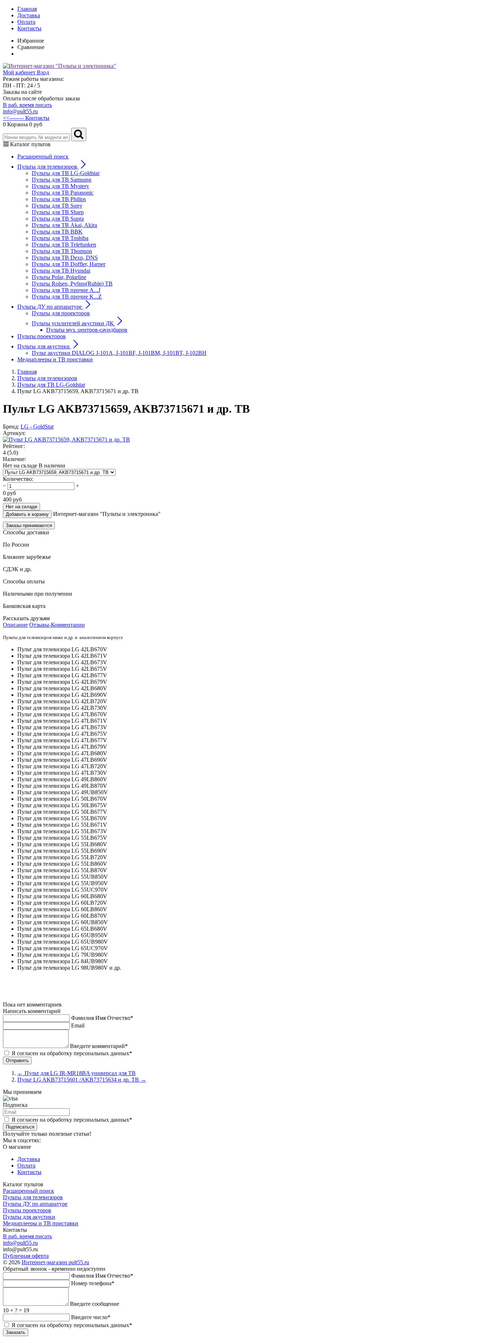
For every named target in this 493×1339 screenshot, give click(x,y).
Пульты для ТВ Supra (58, 219)
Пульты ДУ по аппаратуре (35, 1204)
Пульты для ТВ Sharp (58, 212)
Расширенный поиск (43, 156)
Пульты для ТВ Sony (57, 206)
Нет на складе (21, 506)
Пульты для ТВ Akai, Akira (64, 225)
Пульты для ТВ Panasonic (62, 193)
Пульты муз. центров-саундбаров (86, 330)
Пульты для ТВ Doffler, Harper (68, 264)
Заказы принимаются (29, 525)
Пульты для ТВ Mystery (60, 186)
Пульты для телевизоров (33, 1197)
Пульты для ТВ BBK (57, 232)
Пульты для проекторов (61, 313)
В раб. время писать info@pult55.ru (27, 108)
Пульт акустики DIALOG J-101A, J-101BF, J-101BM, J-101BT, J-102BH (119, 353)
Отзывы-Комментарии (57, 625)
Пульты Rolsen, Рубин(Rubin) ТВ (72, 284)
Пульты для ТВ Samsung (61, 180)
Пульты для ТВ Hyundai (61, 271)
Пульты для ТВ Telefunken (64, 245)
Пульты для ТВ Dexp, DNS (65, 258)
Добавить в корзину (27, 514)
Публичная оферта (26, 1256)
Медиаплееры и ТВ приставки (55, 359)
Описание (15, 625)
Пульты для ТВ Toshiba (60, 238)
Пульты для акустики (29, 1217)
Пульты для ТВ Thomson (62, 251)
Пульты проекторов (41, 336)
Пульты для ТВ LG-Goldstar (66, 173)
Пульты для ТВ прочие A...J (66, 290)
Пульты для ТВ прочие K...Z (67, 297)
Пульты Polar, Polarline (59, 277)
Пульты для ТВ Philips (59, 199)
